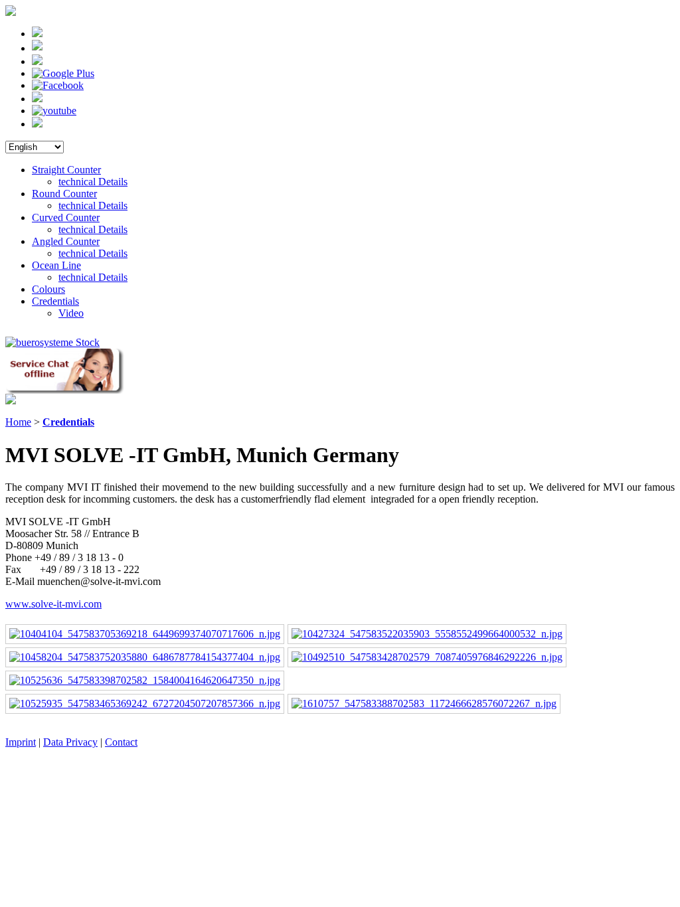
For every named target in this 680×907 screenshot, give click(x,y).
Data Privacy (70, 742)
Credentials (55, 301)
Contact (121, 742)
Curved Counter (66, 217)
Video (71, 313)
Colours (48, 289)
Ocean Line (56, 265)
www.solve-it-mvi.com (53, 604)
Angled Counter (66, 241)
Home (18, 422)
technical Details (93, 181)
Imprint (20, 742)
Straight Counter (66, 169)
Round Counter (64, 193)
